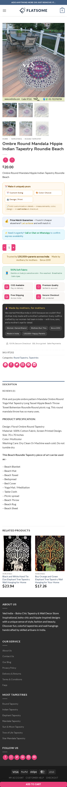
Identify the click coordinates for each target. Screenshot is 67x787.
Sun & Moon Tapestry (13, 726)
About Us (7, 650)
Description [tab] (9, 384)
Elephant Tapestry (11, 715)
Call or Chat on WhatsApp (37, 233)
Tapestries (16, 139)
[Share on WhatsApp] (5, 365)
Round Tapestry (33, 139)
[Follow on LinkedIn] (28, 757)
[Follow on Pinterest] (22, 757)
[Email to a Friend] (22, 365)
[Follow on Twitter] (17, 757)
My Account (16, 777)
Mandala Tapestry (11, 721)
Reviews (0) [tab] (8, 391)
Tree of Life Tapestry (12, 732)
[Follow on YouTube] (34, 757)
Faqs (4, 685)
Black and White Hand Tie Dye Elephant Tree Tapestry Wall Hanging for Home (16, 579)
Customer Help (35, 777)
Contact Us (8, 656)
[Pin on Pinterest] (28, 365)
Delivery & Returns (11, 673)
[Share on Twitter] (17, 365)
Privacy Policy (9, 668)
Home (5, 139)
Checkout (52, 777)
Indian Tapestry (10, 709)
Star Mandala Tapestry (13, 738)
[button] (4, 10)
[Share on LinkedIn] (34, 365)
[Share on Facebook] (11, 365)
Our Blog (6, 662)
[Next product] (5, 160)
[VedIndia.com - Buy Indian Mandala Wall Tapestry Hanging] (33, 11)
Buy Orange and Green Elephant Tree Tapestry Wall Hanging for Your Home (49, 579)
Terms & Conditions (12, 679)
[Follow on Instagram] (11, 757)
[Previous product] (12, 160)
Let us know (27, 223)
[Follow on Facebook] (5, 757)
